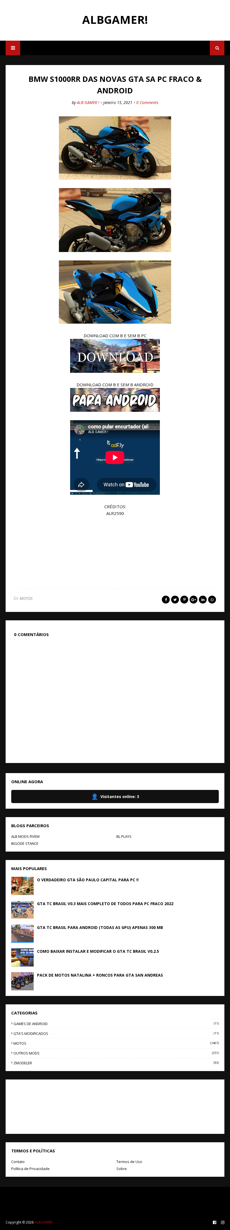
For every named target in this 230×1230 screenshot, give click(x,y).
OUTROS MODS (116, 1053)
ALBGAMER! (115, 19)
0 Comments (147, 102)
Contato (18, 1161)
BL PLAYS (124, 836)
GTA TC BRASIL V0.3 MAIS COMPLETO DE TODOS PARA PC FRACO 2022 (105, 903)
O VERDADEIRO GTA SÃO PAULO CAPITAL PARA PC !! (88, 879)
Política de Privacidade (30, 1168)
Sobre (121, 1168)
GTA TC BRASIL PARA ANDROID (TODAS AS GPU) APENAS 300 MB (100, 927)
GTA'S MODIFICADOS (116, 1033)
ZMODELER (116, 1062)
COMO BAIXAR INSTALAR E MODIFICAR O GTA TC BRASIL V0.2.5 (98, 951)
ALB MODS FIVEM (25, 836)
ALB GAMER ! (88, 102)
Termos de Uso (129, 1161)
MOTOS (26, 598)
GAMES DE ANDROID (116, 1023)
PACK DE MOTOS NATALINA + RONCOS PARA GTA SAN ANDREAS (100, 975)
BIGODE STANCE (24, 843)
